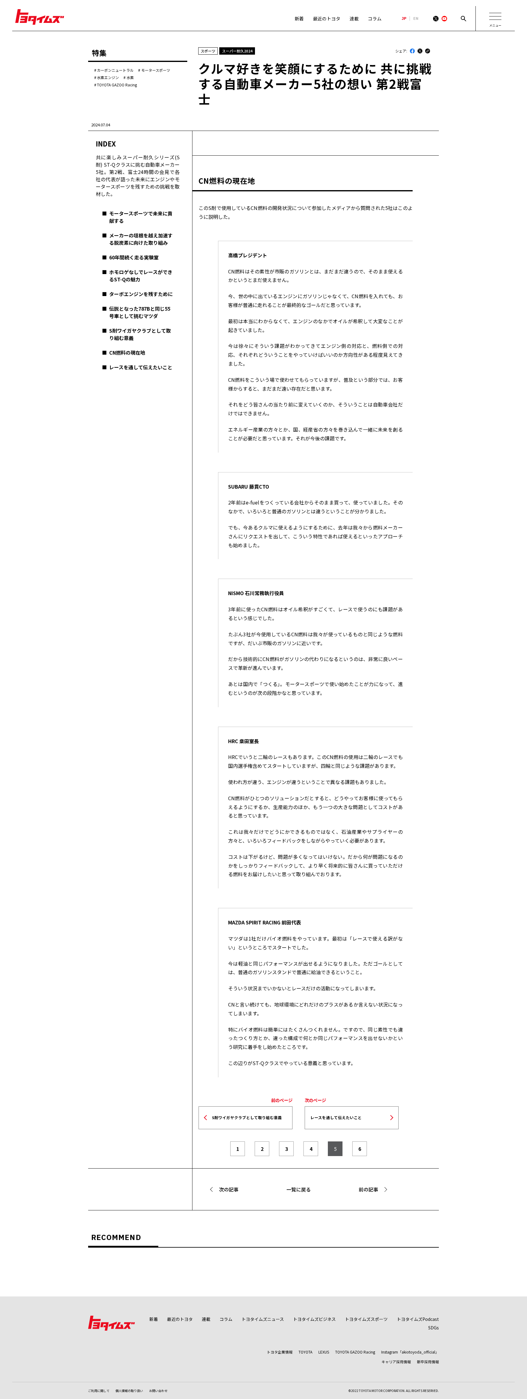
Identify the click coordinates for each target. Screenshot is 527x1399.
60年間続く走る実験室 (134, 257)
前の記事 (368, 1189)
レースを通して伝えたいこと (140, 367)
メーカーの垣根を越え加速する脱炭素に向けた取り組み (141, 239)
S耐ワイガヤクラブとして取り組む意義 (140, 334)
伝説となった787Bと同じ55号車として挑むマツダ (139, 312)
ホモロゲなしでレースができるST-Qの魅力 (140, 275)
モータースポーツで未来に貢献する (140, 217)
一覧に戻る (298, 1189)
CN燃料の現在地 (127, 352)
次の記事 (228, 1189)
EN (415, 18)
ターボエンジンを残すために (141, 294)
